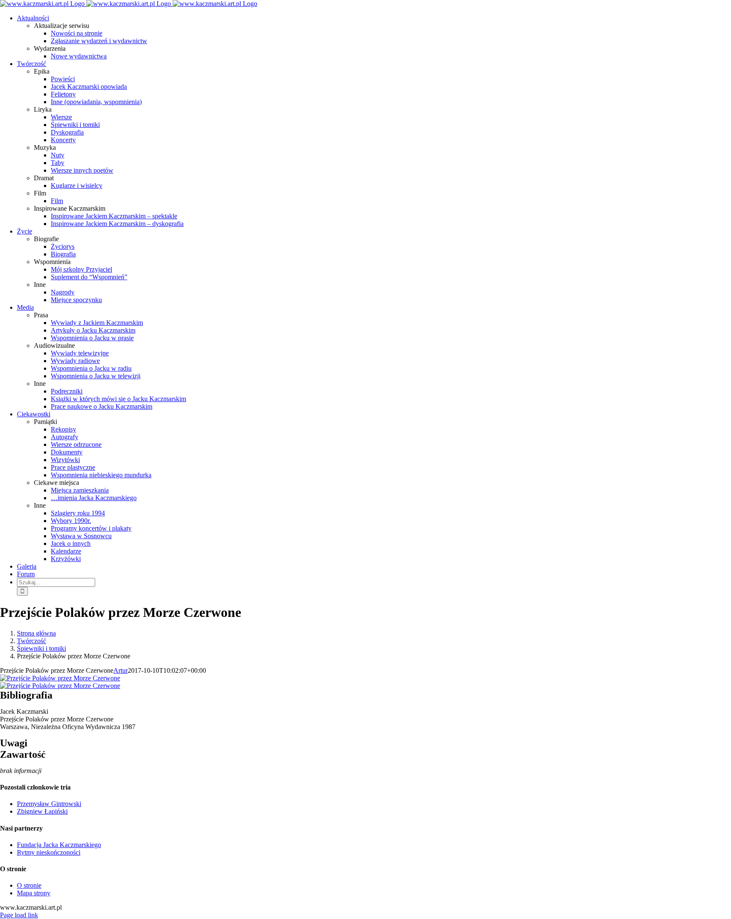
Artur (120, 670)
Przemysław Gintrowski (49, 803)
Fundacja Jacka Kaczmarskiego (59, 844)
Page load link (19, 915)
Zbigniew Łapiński (42, 811)
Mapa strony (33, 893)
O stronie (29, 885)
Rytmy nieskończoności (48, 852)
